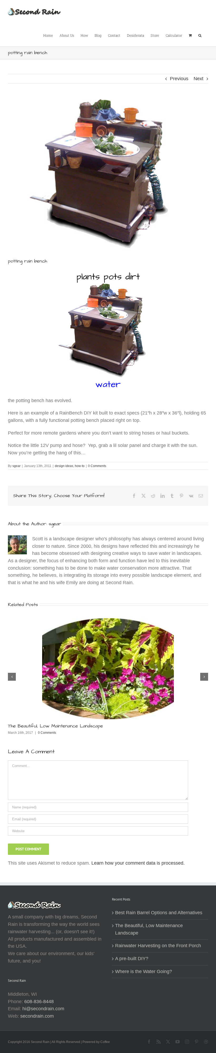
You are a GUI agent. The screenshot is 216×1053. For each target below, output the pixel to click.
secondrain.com (37, 1016)
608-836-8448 (39, 1001)
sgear (16, 466)
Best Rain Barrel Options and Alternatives (158, 912)
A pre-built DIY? (131, 958)
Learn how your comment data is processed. (138, 863)
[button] (200, 35)
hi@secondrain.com (43, 1008)
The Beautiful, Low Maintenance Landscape (55, 726)
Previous (179, 78)
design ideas (64, 466)
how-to (80, 466)
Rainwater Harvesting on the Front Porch (158, 945)
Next (198, 78)
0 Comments (97, 466)
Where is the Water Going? (143, 971)
